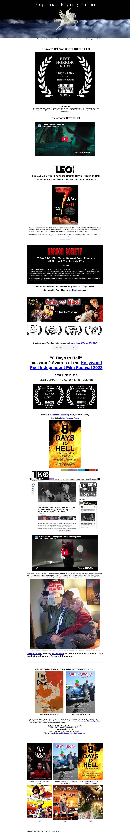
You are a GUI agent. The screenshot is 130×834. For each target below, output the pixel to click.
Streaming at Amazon (91, 783)
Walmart (76, 418)
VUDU (43, 781)
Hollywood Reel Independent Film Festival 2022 (66, 365)
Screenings (89, 39)
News (79, 39)
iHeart (74, 290)
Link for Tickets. (65, 111)
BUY (65, 821)
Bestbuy (63, 418)
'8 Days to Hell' (34, 653)
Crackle (73, 781)
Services (69, 39)
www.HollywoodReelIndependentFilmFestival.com (68, 733)
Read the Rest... (65, 239)
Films (59, 39)
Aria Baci (65, 182)
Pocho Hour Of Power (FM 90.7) (83, 343)
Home (30, 39)
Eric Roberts (58, 653)
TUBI (72, 415)
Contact (99, 39)
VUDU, (68, 781)
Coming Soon (50, 39)
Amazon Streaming (60, 415)
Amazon (69, 418)
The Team (40, 39)
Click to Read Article (65, 530)
